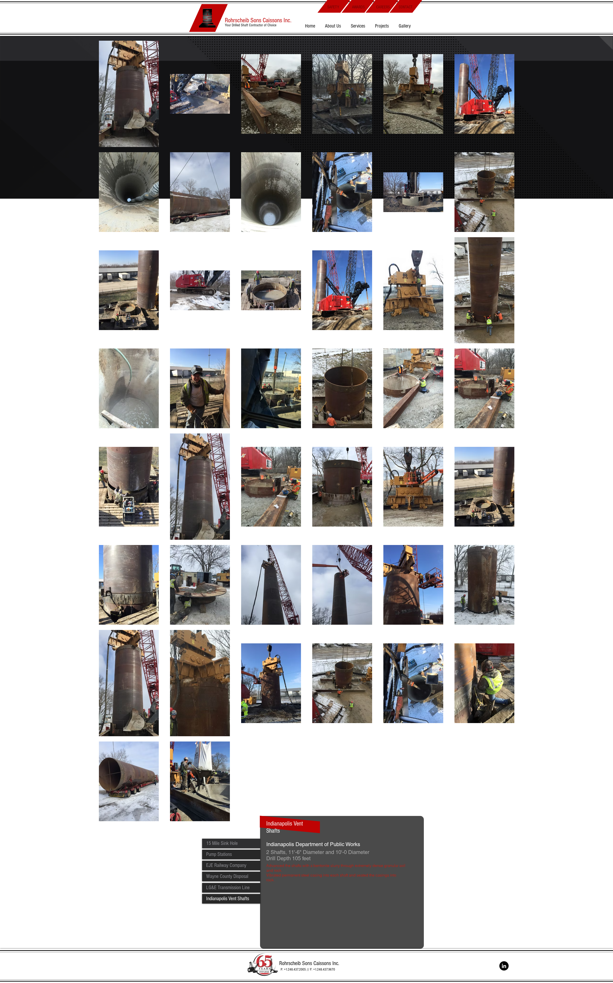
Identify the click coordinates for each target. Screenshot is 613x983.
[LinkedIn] (504, 966)
